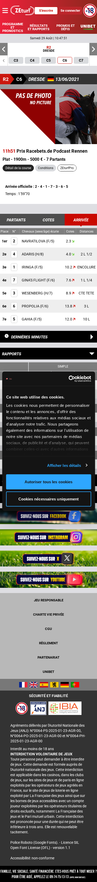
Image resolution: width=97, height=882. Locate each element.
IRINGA (28, 267)
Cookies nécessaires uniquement (48, 499)
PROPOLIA (31, 306)
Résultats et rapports (38, 27)
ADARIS (28, 254)
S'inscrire (46, 10)
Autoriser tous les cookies (49, 482)
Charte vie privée (48, 614)
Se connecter (70, 10)
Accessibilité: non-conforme (32, 858)
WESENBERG (33, 293)
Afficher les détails (64, 465)
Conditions (45, 168)
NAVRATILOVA (34, 241)
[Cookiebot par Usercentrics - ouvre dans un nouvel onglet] (69, 378)
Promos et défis (65, 27)
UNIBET (48, 672)
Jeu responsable (48, 600)
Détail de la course (18, 168)
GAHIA (27, 319)
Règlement (48, 643)
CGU (48, 629)
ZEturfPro (67, 168)
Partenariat (48, 657)
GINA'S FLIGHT (34, 280)
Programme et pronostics (12, 27)
